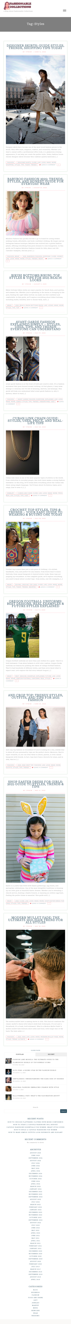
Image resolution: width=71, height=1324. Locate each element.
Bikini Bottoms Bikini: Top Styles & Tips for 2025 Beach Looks (35, 278)
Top (17, 308)
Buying (18, 584)
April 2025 (35, 1171)
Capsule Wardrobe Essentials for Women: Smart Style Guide (36, 1127)
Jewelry (10, 493)
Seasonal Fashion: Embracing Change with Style (36, 1087)
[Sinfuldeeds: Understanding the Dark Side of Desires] (9, 1080)
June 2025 (35, 1165)
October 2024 (35, 1178)
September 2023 (36, 1197)
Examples (31, 676)
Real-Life (9, 495)
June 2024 (35, 1181)
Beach (22, 305)
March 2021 (35, 1243)
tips (22, 165)
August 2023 (35, 1199)
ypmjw (29, 52)
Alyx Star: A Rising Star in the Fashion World (34, 1070)
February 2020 (35, 1264)
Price (60, 493)
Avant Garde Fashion (26, 399)
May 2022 (35, 1230)
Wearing (32, 587)
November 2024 (35, 1176)
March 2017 (35, 1269)
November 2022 (35, 1215)
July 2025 (35, 1163)
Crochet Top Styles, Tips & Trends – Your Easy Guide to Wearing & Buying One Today (35, 512)
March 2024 (35, 1186)
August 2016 (35, 1277)
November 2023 (35, 1194)
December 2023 (35, 1191)
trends (34, 165)
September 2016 (36, 1274)
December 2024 (35, 1173)
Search (35, 1107)
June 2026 (35, 1155)
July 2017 (35, 1266)
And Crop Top (27, 765)
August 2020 (35, 1261)
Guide (34, 162)
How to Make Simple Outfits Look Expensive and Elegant (36, 1132)
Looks (50, 305)
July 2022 (35, 1225)
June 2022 (35, 1228)
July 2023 (35, 1202)
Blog (35, 1290)
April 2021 (35, 1240)
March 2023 (35, 1204)
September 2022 (36, 1220)
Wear (17, 256)
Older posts (35, 1050)
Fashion (10, 162)
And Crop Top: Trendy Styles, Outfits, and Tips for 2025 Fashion (35, 697)
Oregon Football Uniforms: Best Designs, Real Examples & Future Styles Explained (35, 604)
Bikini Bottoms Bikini (34, 305)
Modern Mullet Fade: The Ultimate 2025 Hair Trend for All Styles (35, 920)
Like (39, 162)
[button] (64, 10)
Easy (35, 584)
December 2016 (35, 1271)
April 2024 (35, 1184)
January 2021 (36, 1248)
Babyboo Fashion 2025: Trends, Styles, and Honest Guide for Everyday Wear (35, 181)
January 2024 (36, 1189)
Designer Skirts (24, 162)
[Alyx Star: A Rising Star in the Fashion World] (9, 1072)
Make (49, 162)
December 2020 (35, 1251)
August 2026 (35, 1153)
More (54, 162)
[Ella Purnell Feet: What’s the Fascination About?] (9, 1097)
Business (35, 1292)
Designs (23, 676)
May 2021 (35, 1238)
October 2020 (35, 1256)
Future (48, 676)
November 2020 (35, 1253)
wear (40, 259)
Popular (20, 1054)
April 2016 (35, 1279)
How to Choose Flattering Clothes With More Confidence (35, 1122)
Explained (49, 399)
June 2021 (35, 1235)
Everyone (40, 399)
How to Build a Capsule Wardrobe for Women (35, 1129)
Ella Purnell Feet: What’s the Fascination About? (36, 1096)
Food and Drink (35, 1297)
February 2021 (35, 1246)
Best (17, 676)
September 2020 (36, 1259)
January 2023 (36, 1209)
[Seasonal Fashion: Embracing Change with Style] (9, 1089)
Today (27, 165)
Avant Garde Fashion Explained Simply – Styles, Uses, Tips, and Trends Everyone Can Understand (35, 325)
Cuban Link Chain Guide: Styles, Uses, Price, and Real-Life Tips (35, 421)
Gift (36, 1300)
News (35, 1308)
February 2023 (35, 1207)
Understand (44, 401)
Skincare (35, 1310)
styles (17, 165)
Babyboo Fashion (34, 256)
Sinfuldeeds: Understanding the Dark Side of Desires (38, 1079)
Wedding (36, 1315)
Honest (60, 256)
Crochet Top (27, 584)
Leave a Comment (48, 165)
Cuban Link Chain (25, 493)
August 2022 (35, 1222)
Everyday (47, 256)
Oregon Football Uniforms (28, 678)
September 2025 (36, 1158)
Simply (19, 401)
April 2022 (35, 1233)
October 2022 (35, 1217)
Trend (14, 1039)
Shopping (10, 165)
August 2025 (35, 1160)
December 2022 (35, 1212)
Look (44, 162)
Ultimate (21, 1039)
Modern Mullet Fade (49, 1037)
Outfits (9, 767)
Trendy (26, 767)
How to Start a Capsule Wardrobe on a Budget (35, 1124)
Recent (51, 1054)
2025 (24, 256)
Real (42, 678)
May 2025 (35, 1168)
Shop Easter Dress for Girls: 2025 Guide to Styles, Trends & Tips (35, 784)
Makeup (35, 1305)
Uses (53, 401)
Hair (24, 1037)
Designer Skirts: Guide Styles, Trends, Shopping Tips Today (35, 47)
